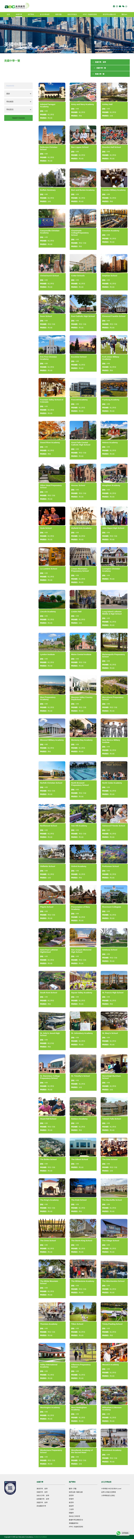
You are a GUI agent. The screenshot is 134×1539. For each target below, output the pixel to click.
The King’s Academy (49, 1200)
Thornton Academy (48, 1324)
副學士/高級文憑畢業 (108, 1492)
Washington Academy (50, 1407)
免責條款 (44, 1537)
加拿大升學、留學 (43, 1495)
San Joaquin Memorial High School (81, 951)
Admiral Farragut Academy (47, 105)
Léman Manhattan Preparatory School (80, 570)
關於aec (124, 14)
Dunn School (46, 316)
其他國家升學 (41, 1506)
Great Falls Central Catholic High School (80, 443)
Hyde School (46, 528)
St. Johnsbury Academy (82, 1033)
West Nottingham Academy (79, 1408)
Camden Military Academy (114, 190)
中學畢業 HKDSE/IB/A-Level (111, 1488)
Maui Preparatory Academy (48, 698)
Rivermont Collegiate (111, 907)
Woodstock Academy (111, 1450)
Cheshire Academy (110, 231)
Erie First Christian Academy (48, 358)
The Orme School (48, 1241)
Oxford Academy (78, 866)
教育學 (71, 1502)
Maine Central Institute (81, 654)
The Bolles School (48, 1159)
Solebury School (109, 950)
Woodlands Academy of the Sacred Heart (82, 1451)
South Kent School (48, 993)
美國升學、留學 (100, 62)
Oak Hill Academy (79, 826)
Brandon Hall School (111, 147)
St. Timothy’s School (80, 1076)
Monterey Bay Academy (82, 740)
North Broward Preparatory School (80, 784)
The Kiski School (79, 1200)
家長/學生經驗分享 (109, 14)
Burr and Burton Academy (83, 190)
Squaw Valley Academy (81, 993)
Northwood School (48, 826)
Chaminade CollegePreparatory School (80, 233)
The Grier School (109, 1159)
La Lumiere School (48, 569)
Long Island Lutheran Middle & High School (112, 613)
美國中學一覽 (101, 68)
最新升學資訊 (72, 14)
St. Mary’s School (110, 1033)
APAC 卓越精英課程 (90, 14)
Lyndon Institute (47, 654)
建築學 (71, 1506)
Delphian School (109, 276)
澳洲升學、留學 (42, 1488)
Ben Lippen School (79, 147)
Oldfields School (47, 866)
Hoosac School (78, 485)
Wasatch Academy (110, 1365)
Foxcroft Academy (79, 400)
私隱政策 (37, 1537)
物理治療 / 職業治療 (76, 1492)
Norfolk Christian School (51, 783)
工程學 (71, 1509)
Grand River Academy (50, 442)
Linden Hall (76, 612)
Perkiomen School (110, 866)
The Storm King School (81, 1241)
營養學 (71, 1499)
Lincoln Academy (48, 612)
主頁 (8, 14)
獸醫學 (71, 1513)
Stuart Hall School (48, 1119)
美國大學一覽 (99, 74)
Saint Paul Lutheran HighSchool (49, 951)
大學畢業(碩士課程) (108, 1495)
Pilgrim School (46, 907)
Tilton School (77, 1324)
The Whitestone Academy (82, 1281)
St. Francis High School (112, 993)
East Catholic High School (83, 316)
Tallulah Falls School (111, 1119)
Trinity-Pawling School (112, 1324)
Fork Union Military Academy (110, 358)
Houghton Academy (111, 485)
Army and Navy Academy (82, 104)
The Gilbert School (79, 1159)
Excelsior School (79, 357)
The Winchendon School (113, 1281)
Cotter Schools (78, 276)
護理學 (71, 1495)
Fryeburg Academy (110, 400)
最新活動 (58, 14)
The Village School (110, 1241)
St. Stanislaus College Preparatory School (50, 1077)
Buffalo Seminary (48, 190)
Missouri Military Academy (52, 740)
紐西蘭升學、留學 (43, 1499)
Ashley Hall (107, 104)
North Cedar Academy (112, 783)
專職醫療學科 (73, 1523)
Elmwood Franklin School (113, 316)
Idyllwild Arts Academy (81, 528)
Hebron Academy (110, 442)
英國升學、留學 (42, 1492)
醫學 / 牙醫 (72, 1488)
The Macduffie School (112, 1200)
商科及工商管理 (74, 1516)
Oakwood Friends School (113, 826)
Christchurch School (49, 276)
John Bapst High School (113, 528)
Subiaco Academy (79, 1119)
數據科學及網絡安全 (76, 1520)
